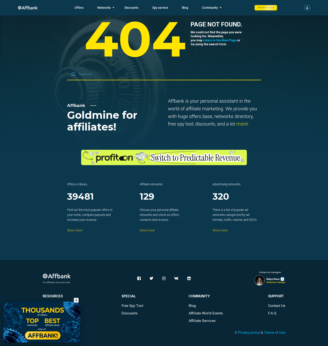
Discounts (131, 7)
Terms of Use (274, 332)
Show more (74, 230)
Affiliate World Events (206, 313)
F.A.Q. (272, 313)
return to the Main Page (219, 40)
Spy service (160, 7)
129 (147, 197)
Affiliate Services (202, 321)
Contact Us (276, 306)
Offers (79, 7)
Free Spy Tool (132, 306)
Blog (185, 7)
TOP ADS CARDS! (265, 7)
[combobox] (164, 74)
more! (242, 124)
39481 (80, 197)
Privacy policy (249, 332)
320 (221, 197)
